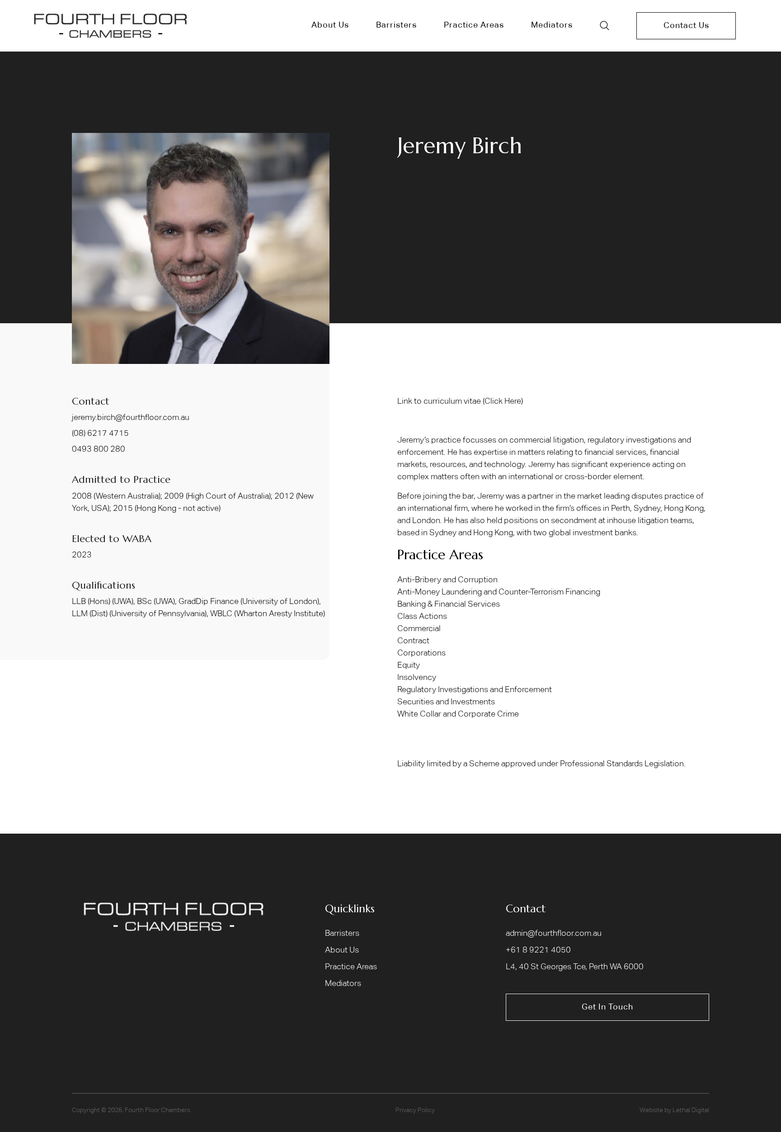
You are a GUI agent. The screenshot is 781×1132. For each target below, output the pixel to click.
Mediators (343, 984)
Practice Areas (351, 967)
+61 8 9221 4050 (538, 950)
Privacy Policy (415, 1110)
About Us (342, 950)
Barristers (342, 933)
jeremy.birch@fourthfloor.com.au (130, 418)
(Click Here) (503, 401)
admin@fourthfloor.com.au (554, 933)
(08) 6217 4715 (100, 433)
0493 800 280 (98, 449)
